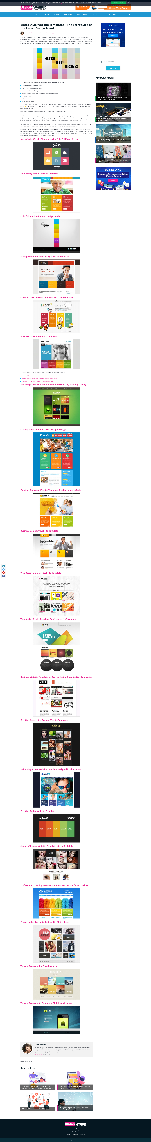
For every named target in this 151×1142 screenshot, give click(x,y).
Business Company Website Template (39, 530)
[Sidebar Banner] (113, 35)
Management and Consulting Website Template (44, 256)
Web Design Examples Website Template (40, 572)
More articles (38, 1054)
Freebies (56, 14)
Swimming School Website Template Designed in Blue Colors (50, 769)
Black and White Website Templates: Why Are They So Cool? (37, 381)
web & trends (68, 14)
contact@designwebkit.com (75, 1131)
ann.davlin (29, 33)
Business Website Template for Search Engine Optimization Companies (56, 677)
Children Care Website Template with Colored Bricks (46, 297)
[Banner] (103, 7)
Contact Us (68, 1134)
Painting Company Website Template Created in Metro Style (50, 490)
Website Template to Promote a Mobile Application (46, 1003)
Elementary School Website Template (39, 173)
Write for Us (82, 1134)
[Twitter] (3, 569)
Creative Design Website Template (37, 811)
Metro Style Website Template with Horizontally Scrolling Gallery (53, 384)
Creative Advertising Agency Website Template (44, 720)
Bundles (37, 14)
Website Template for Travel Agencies (39, 966)
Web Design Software (109, 14)
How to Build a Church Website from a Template (34, 376)
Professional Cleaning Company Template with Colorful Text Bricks (54, 885)
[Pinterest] (3, 572)
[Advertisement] (113, 204)
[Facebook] (3, 576)
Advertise (75, 1134)
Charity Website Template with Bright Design (43, 429)
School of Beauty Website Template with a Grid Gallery (48, 846)
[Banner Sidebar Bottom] (113, 178)
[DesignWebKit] (33, 7)
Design (47, 14)
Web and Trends (46, 33)
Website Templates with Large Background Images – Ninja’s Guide (39, 378)
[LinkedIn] (3, 566)
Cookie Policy (61, 3)
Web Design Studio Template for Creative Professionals (48, 619)
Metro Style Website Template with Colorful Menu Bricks (49, 139)
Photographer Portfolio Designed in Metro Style (44, 922)
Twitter (54, 1053)
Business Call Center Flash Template (38, 336)
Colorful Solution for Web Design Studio (40, 216)
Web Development (82, 14)
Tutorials (95, 14)
